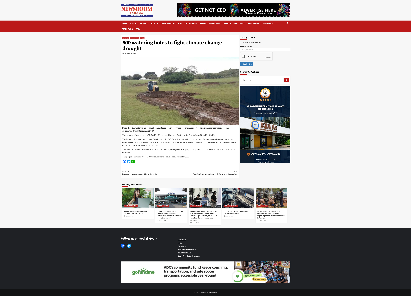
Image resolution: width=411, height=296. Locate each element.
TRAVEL (203, 23)
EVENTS (227, 23)
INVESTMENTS (239, 23)
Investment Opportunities (187, 249)
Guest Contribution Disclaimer (189, 256)
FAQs (138, 29)
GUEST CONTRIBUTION (187, 23)
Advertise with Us (184, 253)
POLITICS (133, 23)
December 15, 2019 (130, 53)
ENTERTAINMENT (168, 23)
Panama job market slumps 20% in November (140, 172)
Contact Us (182, 239)
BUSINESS (144, 23)
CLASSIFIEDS (267, 23)
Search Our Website (249, 71)
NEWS (124, 23)
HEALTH (154, 23)
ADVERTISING (127, 29)
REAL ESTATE (253, 23)
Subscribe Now (247, 64)
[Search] (287, 23)
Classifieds (182, 246)
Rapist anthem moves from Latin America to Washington (215, 172)
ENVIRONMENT (215, 23)
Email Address (246, 46)
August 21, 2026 (129, 216)
